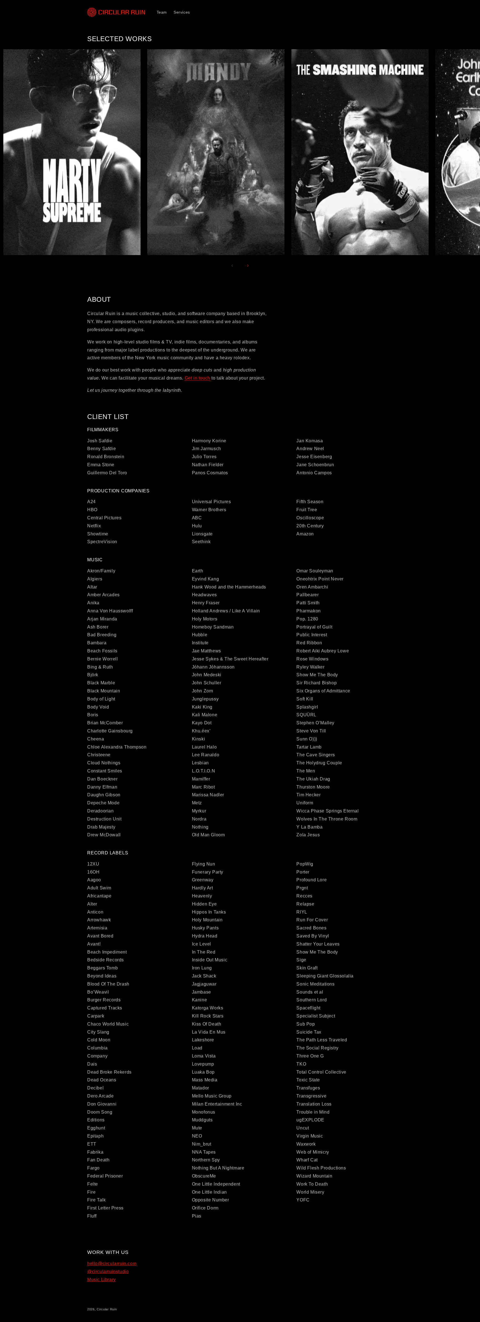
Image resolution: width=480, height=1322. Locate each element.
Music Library (101, 1279)
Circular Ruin (107, 1309)
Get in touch (197, 378)
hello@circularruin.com (111, 1263)
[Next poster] (248, 266)
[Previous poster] (232, 266)
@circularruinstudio (108, 1271)
